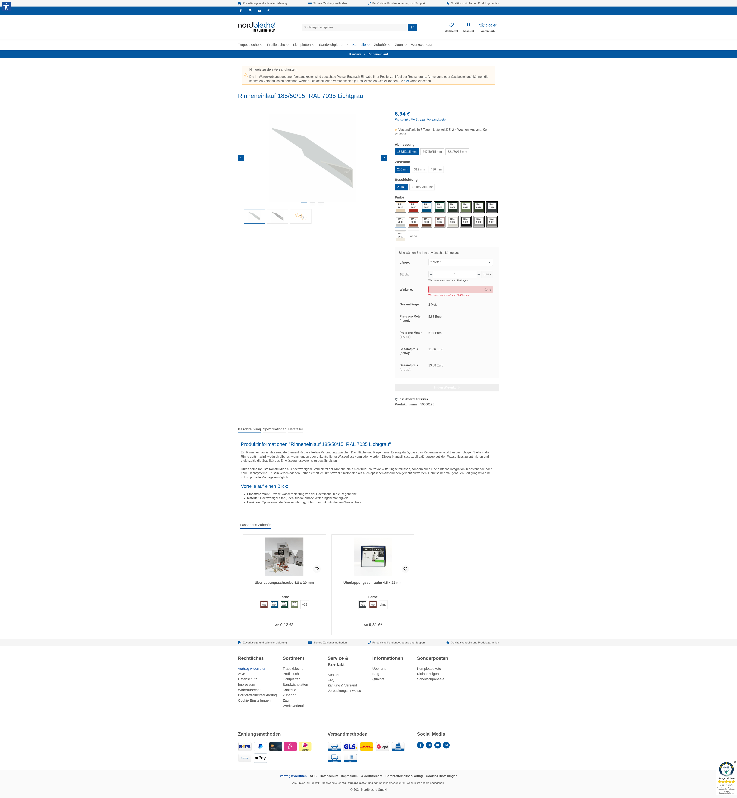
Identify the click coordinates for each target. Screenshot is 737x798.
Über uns (379, 669)
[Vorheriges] (241, 158)
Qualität (378, 679)
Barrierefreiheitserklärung (257, 695)
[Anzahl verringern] (431, 274)
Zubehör (289, 695)
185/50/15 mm (406, 151)
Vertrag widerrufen (252, 669)
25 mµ (401, 187)
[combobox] (355, 27)
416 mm (436, 169)
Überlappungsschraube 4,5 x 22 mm (372, 583)
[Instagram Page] (250, 10)
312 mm (419, 169)
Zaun (287, 700)
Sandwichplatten (295, 684)
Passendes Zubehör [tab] (255, 525)
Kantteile (289, 690)
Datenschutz (247, 679)
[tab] (249, 429)
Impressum (246, 684)
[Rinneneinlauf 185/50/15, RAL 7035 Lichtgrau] (312, 158)
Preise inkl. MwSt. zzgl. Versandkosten (421, 119)
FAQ (331, 680)
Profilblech (291, 674)
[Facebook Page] (241, 10)
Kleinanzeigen (428, 674)
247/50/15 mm (432, 151)
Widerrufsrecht (249, 690)
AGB (241, 674)
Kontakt (333, 675)
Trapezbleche (293, 669)
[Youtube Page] (259, 10)
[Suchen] (412, 27)
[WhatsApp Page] (269, 10)
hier (406, 81)
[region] (312, 167)
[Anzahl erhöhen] (479, 274)
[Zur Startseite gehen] (257, 27)
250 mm (402, 169)
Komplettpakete (429, 669)
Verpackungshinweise (344, 691)
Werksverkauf (293, 706)
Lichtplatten (291, 679)
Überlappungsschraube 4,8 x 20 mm (284, 583)
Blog (375, 674)
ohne (413, 236)
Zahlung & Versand (342, 685)
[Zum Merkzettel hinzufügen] (317, 569)
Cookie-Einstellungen (254, 700)
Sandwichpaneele (430, 679)
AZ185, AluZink (422, 187)
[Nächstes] (384, 158)
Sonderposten (432, 658)
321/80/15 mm (457, 151)
